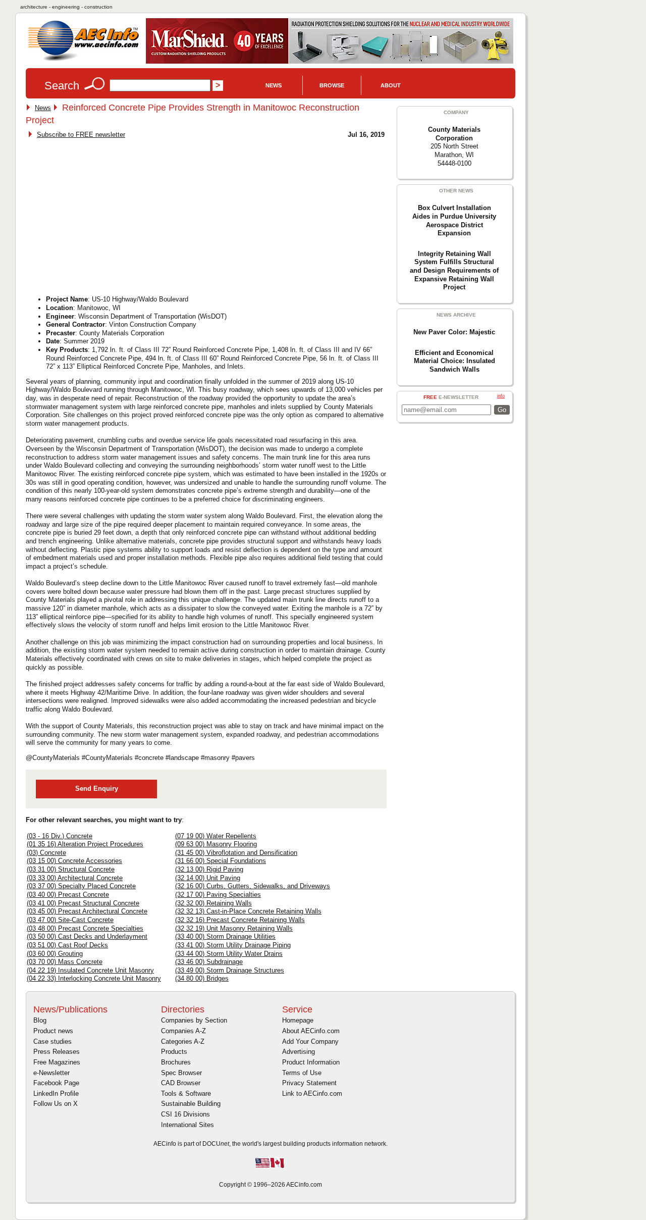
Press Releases (56, 1051)
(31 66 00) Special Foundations (220, 861)
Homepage (297, 1020)
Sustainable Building (191, 1103)
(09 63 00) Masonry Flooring (216, 844)
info (501, 395)
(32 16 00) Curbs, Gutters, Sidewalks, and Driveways (252, 886)
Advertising (298, 1051)
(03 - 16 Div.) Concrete (59, 836)
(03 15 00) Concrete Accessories (74, 861)
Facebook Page (56, 1083)
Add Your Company (310, 1041)
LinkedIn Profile (56, 1093)
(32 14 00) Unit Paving (207, 878)
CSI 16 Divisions (185, 1114)
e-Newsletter (51, 1073)
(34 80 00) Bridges (202, 978)
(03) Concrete (46, 852)
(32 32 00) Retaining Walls (213, 903)
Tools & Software (186, 1093)
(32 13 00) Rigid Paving (209, 869)
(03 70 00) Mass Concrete (64, 961)
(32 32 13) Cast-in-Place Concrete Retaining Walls (248, 911)
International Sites (187, 1125)
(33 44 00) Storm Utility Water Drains (229, 953)
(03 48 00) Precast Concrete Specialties (85, 928)
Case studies (52, 1041)
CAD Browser (180, 1083)
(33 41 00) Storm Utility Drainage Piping (233, 945)
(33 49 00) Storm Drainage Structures (229, 970)
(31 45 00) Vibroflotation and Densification (236, 852)
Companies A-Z (183, 1031)
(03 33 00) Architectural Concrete (75, 878)
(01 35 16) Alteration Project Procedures (85, 844)
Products (174, 1051)
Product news (53, 1031)
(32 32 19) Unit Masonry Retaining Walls (234, 928)
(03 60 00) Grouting (55, 953)
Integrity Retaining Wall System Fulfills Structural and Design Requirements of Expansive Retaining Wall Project (454, 270)
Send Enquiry (96, 788)
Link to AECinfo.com (312, 1093)
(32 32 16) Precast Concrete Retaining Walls (240, 920)
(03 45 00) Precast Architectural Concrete (87, 911)
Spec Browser (181, 1073)
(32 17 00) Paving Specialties (218, 894)
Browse (331, 85)
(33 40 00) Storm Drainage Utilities (225, 936)
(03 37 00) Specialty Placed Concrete (81, 886)
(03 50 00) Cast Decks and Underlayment (87, 936)
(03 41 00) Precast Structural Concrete (83, 903)
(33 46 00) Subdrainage (209, 961)
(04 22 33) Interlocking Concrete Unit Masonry (94, 978)
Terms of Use (301, 1073)
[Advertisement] (112, 214)
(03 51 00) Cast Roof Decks (67, 945)
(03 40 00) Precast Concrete (68, 894)
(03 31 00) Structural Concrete (71, 869)
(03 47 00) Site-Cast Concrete (70, 920)
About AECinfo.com (311, 1031)
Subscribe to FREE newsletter (81, 134)
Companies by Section (194, 1020)
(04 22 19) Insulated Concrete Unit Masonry (90, 970)
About (391, 85)
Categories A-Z (182, 1041)
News (273, 85)
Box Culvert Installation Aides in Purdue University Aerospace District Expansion (454, 220)
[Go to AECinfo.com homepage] (83, 60)
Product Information (311, 1062)
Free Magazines (56, 1062)
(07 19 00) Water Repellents (215, 836)
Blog (39, 1020)
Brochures (176, 1062)
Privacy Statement (309, 1083)
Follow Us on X (55, 1103)
